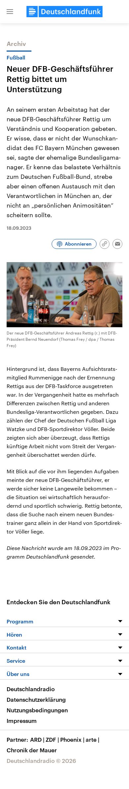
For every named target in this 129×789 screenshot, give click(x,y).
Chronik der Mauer (32, 750)
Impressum (22, 720)
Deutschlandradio (31, 689)
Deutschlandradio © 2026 (41, 760)
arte (92, 739)
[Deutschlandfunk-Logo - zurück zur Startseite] (64, 11)
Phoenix (72, 739)
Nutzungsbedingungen (37, 710)
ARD (37, 739)
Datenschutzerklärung (36, 699)
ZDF (52, 739)
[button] (10, 11)
